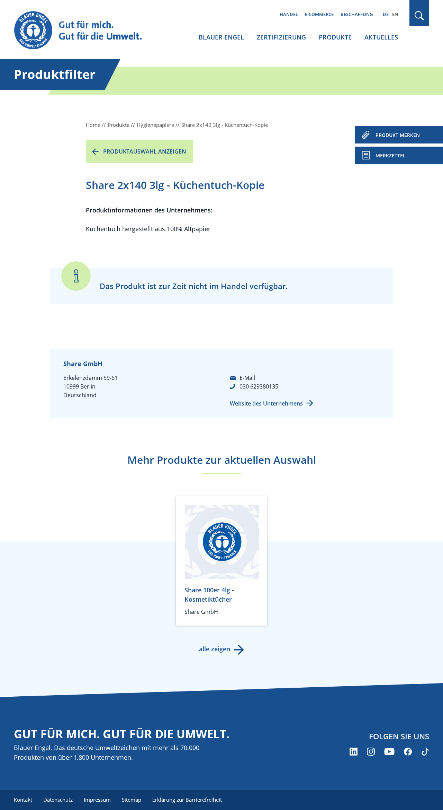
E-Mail (247, 378)
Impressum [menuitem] (97, 799)
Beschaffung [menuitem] (357, 14)
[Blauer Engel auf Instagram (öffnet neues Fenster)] (371, 752)
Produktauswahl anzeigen (144, 151)
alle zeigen (214, 649)
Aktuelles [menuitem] (381, 37)
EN (395, 14)
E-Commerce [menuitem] (319, 14)
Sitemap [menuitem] (131, 799)
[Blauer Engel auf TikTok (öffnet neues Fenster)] (425, 752)
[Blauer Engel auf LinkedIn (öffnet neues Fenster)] (354, 752)
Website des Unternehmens (266, 403)
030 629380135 (258, 386)
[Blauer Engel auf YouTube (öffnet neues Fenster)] (389, 752)
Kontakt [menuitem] (23, 799)
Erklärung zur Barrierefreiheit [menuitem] (187, 799)
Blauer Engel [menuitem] (221, 37)
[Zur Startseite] (84, 30)
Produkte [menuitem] (335, 37)
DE (386, 14)
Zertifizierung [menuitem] (281, 37)
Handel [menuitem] (289, 14)
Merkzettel (391, 155)
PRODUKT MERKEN (398, 135)
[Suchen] (419, 15)
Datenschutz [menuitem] (58, 799)
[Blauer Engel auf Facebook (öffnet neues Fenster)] (408, 752)
